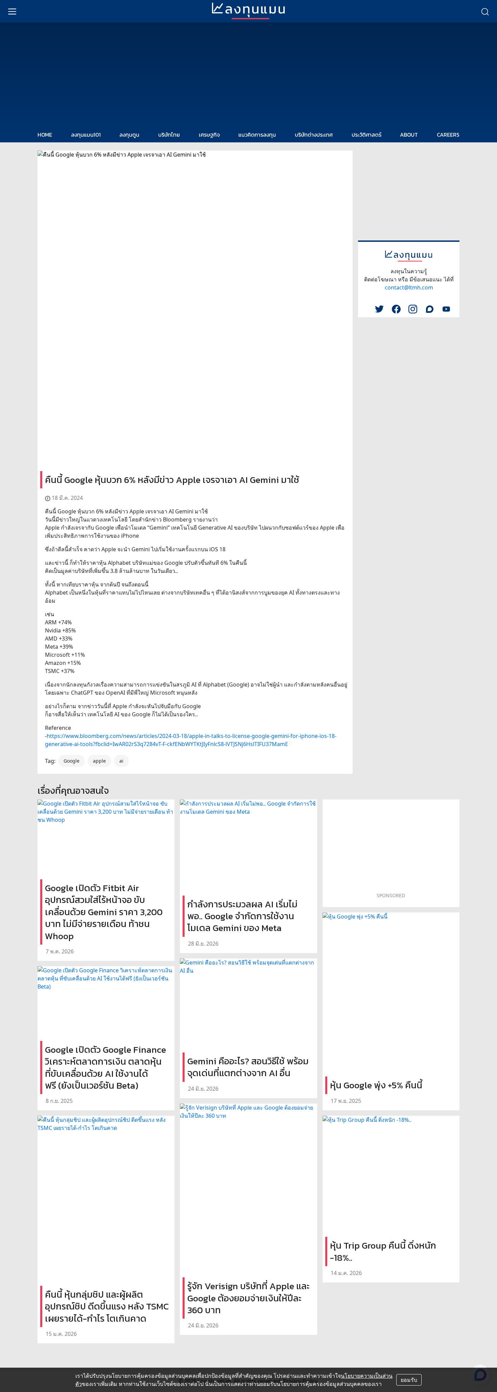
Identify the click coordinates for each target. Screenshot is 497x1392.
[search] (485, 11)
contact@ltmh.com (409, 287)
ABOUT (409, 135)
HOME (45, 135)
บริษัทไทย (169, 135)
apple (99, 761)
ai (121, 761)
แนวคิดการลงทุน (257, 135)
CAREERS (448, 135)
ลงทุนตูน (129, 135)
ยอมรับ (409, 1380)
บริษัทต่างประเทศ (314, 135)
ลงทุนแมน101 (86, 135)
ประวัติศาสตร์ (366, 135)
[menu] (12, 11)
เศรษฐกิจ (209, 135)
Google (71, 761)
